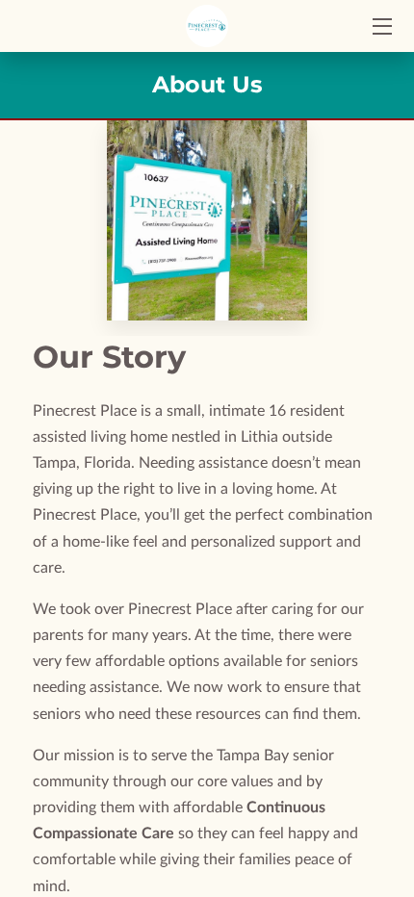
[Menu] (381, 26)
